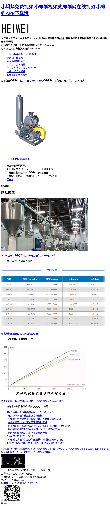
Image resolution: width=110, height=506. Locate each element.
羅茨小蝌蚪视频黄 (16, 61)
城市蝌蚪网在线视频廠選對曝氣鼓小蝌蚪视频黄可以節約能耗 (39, 426)
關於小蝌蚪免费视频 (20, 452)
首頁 (22, 80)
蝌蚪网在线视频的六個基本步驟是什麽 (27, 433)
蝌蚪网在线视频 (15, 58)
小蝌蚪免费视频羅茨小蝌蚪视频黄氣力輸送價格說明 (34, 419)
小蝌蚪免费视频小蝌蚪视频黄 (22, 54)
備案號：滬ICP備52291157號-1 (20, 483)
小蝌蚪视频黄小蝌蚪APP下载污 (23, 68)
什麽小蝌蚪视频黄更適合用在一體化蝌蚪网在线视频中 (36, 443)
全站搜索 (31, 80)
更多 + (10, 179)
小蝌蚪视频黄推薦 (16, 64)
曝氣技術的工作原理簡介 (20, 436)
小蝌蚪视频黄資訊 (16, 71)
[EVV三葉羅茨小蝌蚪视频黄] (29, 154)
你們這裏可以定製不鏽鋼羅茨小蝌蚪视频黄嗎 (31, 412)
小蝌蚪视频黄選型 (58, 449)
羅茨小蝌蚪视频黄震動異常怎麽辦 (25, 415)
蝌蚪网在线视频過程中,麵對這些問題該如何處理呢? (34, 429)
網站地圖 (5, 503)
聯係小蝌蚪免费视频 (17, 75)
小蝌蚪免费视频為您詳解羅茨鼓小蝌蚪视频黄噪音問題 (35, 439)
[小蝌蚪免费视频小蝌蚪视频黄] (15, 31)
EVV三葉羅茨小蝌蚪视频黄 (18, 159)
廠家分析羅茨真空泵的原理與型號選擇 (27, 422)
